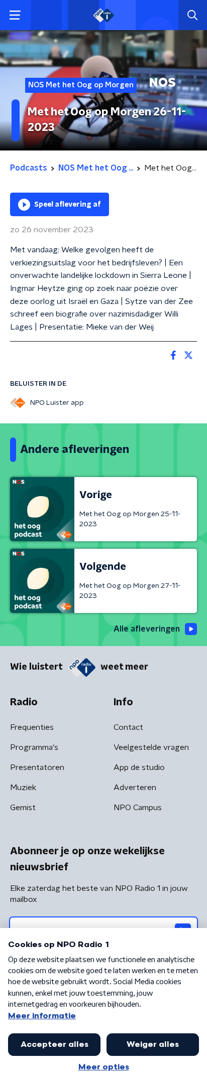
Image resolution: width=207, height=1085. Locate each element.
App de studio (139, 767)
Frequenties (32, 727)
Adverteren (135, 788)
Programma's (34, 747)
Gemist (23, 808)
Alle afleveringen (147, 629)
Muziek (23, 788)
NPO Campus (138, 808)
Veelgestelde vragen (151, 747)
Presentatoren (37, 767)
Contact (128, 727)
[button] (15, 15)
